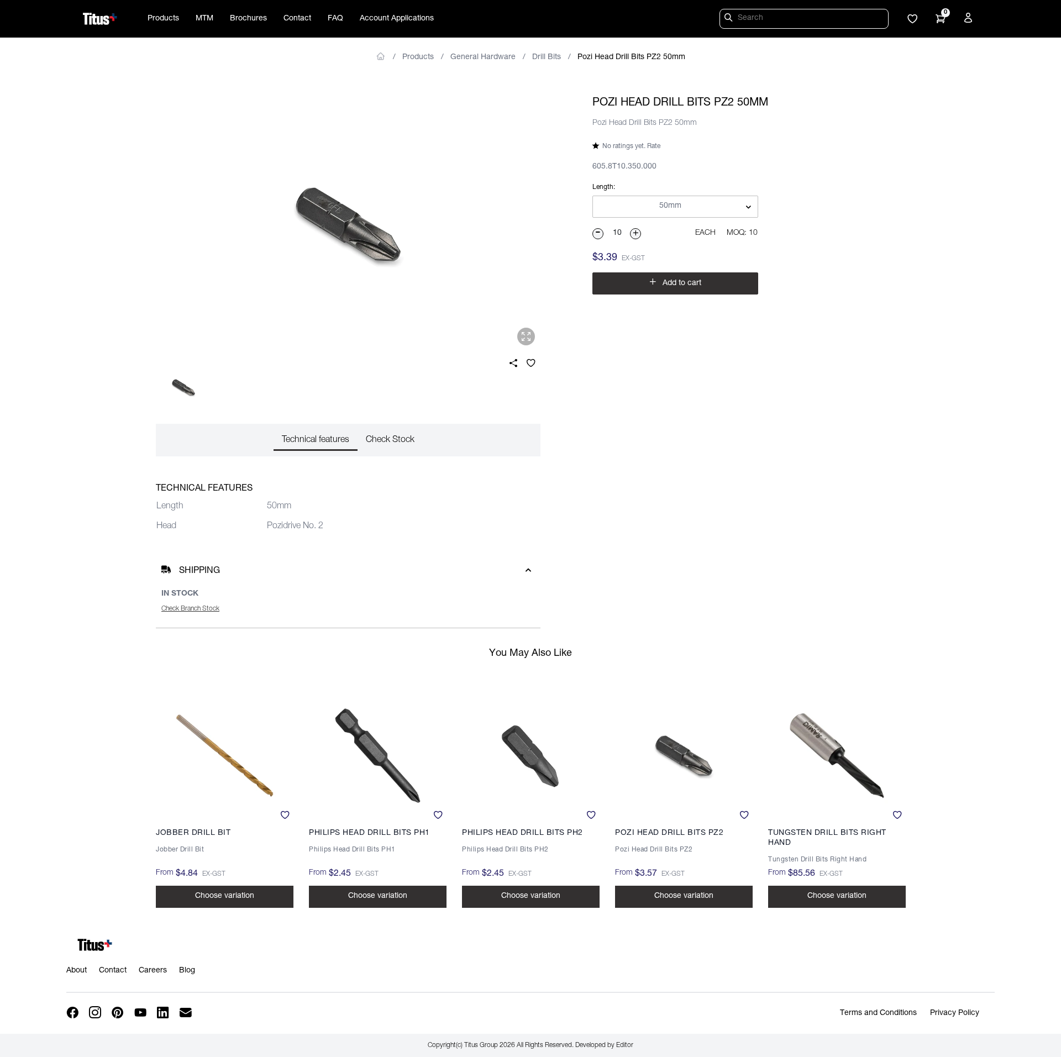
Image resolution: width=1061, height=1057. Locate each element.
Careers (153, 971)
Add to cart (675, 282)
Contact (297, 19)
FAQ (335, 19)
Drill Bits (546, 57)
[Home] (100, 19)
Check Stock (390, 440)
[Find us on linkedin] (164, 1013)
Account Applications (397, 19)
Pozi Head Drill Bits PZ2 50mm (631, 57)
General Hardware (483, 57)
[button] (912, 20)
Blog (187, 971)
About (76, 971)
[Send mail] (186, 1013)
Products (163, 19)
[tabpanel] (348, 224)
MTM (204, 19)
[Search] (730, 19)
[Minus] (598, 234)
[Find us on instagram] (96, 1013)
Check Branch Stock (190, 609)
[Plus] (636, 234)
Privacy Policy (954, 1013)
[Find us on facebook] (73, 1013)
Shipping (199, 571)
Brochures (248, 19)
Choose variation (224, 896)
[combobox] (675, 207)
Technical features (315, 440)
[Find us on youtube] (141, 1013)
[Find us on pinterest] (118, 1013)
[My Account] (969, 20)
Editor (624, 1045)
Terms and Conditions (878, 1013)
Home (381, 56)
